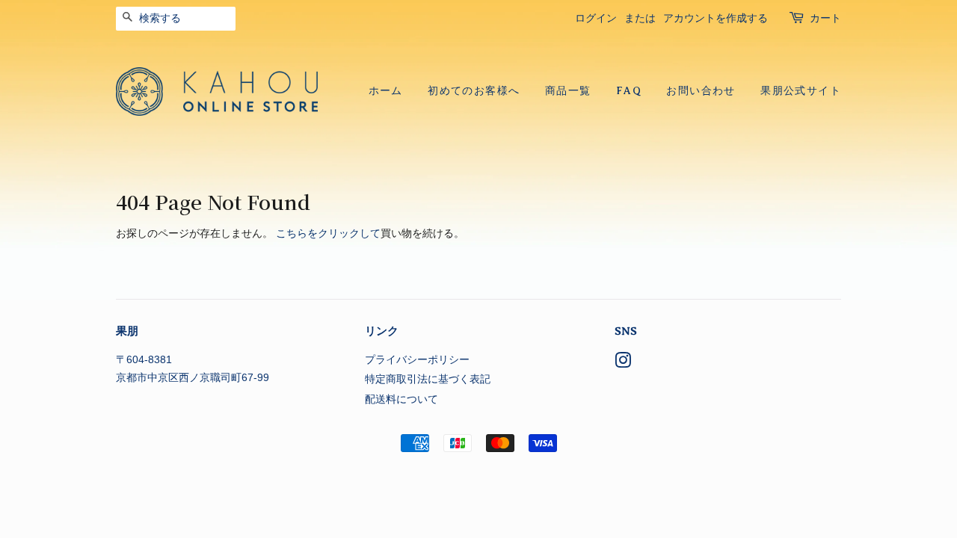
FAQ (628, 90)
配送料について (401, 399)
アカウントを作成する (715, 18)
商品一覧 (568, 90)
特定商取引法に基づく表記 (427, 379)
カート (825, 18)
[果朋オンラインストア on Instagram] (623, 363)
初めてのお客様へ (474, 90)
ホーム (386, 90)
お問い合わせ (700, 90)
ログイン (596, 18)
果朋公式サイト (800, 90)
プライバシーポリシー (417, 359)
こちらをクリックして (328, 233)
